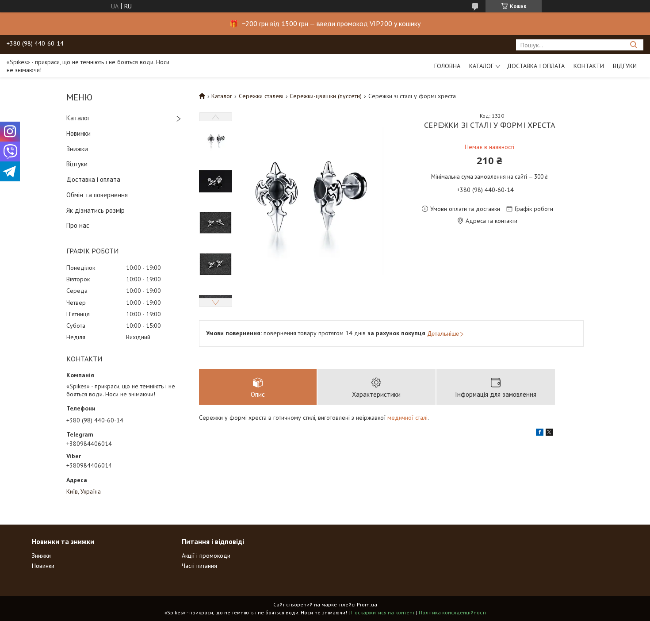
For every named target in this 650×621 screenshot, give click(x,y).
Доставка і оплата (536, 66)
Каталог (481, 66)
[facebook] (539, 433)
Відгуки (625, 66)
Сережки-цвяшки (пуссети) (326, 96)
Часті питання (199, 566)
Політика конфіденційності (452, 612)
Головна (447, 66)
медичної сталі (407, 418)
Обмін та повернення (97, 195)
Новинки (78, 133)
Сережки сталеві (261, 96)
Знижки (77, 149)
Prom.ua (367, 604)
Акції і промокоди (206, 556)
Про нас (77, 225)
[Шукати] (633, 44)
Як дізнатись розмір (95, 210)
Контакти (589, 66)
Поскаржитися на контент (383, 612)
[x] (549, 433)
